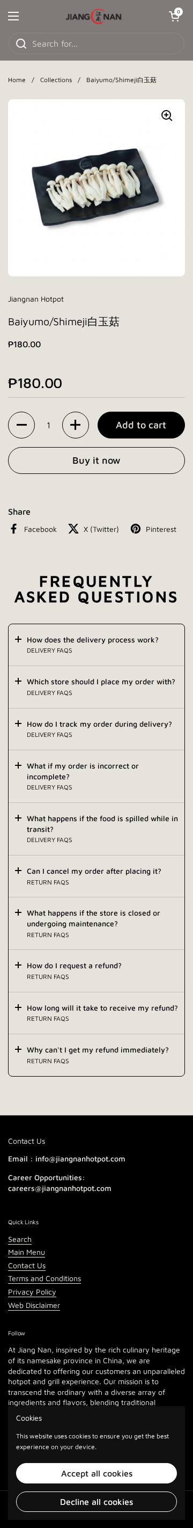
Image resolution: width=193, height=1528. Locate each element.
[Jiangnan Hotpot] (94, 16)
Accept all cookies (96, 1473)
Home (17, 80)
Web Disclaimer (34, 1305)
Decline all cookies (96, 1502)
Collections (56, 80)
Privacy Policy (32, 1291)
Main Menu (26, 1251)
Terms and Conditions (44, 1278)
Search (20, 1239)
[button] (21, 425)
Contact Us (27, 1265)
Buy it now (96, 460)
